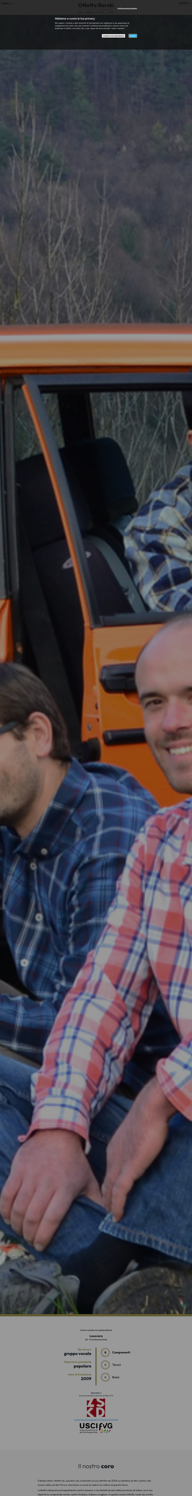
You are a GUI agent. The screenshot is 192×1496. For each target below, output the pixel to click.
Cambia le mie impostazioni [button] (113, 36)
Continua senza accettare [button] (127, 8)
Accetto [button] (133, 36)
